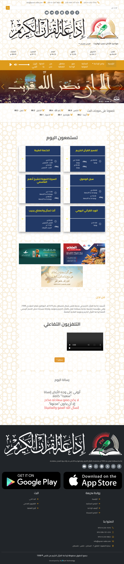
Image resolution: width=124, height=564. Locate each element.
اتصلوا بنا (41, 65)
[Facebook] (77, 13)
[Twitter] (67, 13)
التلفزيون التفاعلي (29, 503)
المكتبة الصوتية (84, 65)
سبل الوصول (87, 179)
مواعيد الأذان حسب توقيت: (105, 43)
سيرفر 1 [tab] (59, 360)
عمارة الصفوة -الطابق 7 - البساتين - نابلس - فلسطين (91, 545)
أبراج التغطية (31, 508)
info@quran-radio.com (102, 541)
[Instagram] (72, 13)
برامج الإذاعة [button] (98, 64)
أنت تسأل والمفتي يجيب (42, 210)
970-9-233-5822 (104, 536)
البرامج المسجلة (91, 512)
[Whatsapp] (56, 13)
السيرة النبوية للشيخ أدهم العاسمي (42, 180)
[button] (2, 86)
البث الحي (32, 499)
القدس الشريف (85, 43)
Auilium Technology (67, 560)
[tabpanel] (62, 342)
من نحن (50, 65)
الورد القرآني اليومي (86, 210)
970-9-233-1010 (104, 527)
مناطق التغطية (61, 65)
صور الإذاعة (72, 65)
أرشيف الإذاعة (92, 508)
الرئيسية (111, 64)
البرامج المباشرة (91, 503)
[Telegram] (62, 13)
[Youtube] (46, 13)
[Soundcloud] (51, 13)
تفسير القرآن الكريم (87, 150)
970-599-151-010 (104, 532)
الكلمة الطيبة (42, 150)
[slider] (24, 64)
